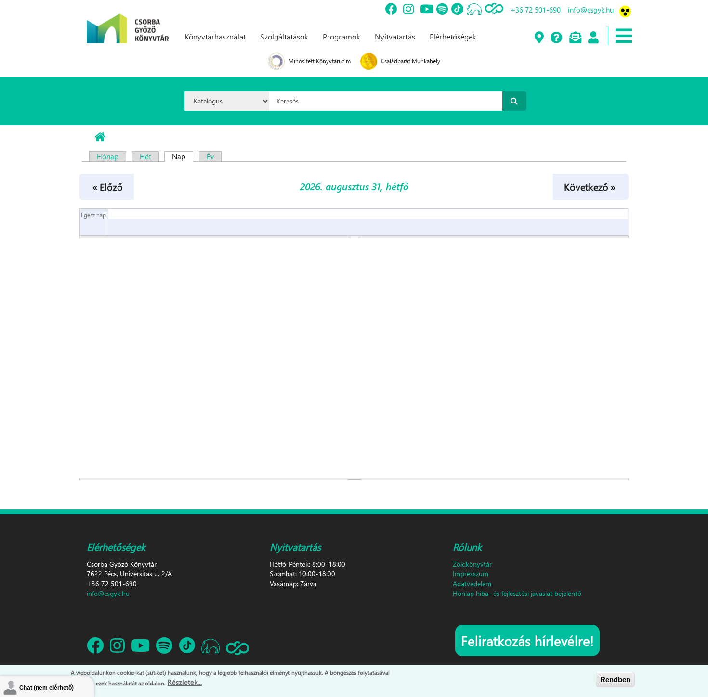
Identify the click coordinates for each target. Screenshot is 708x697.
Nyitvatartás (395, 36)
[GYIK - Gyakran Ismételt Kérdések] (556, 38)
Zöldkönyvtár (472, 563)
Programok (341, 36)
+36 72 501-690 (536, 9)
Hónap (107, 156)
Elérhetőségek (453, 36)
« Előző (107, 186)
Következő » (590, 186)
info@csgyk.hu (591, 9)
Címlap (100, 137)
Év (210, 156)
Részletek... (185, 682)
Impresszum (470, 573)
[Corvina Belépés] (593, 38)
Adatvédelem (472, 583)
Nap (182, 156)
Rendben (615, 679)
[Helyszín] (539, 38)
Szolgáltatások (284, 36)
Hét (145, 156)
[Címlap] (128, 21)
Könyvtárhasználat (215, 36)
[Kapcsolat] (574, 38)
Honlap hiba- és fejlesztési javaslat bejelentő (517, 593)
